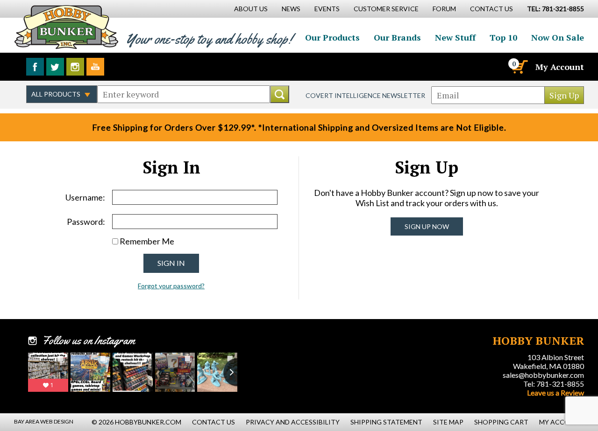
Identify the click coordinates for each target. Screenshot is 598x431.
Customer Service (386, 9)
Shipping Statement (386, 422)
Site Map (448, 422)
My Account (559, 66)
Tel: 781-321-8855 (553, 383)
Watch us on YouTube (95, 67)
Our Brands (397, 37)
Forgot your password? (171, 286)
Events (327, 9)
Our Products (332, 37)
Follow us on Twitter (55, 67)
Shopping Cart (501, 422)
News (291, 9)
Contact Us (491, 9)
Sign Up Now (427, 226)
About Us (251, 9)
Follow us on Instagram (75, 67)
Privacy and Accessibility (293, 422)
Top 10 (503, 37)
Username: (85, 197)
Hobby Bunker (66, 27)
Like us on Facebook (35, 67)
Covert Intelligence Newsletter (365, 95)
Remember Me (147, 241)
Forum (444, 9)
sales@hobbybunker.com (543, 374)
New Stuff (455, 37)
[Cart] (519, 66)
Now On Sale (557, 37)
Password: (86, 221)
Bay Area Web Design (43, 421)
